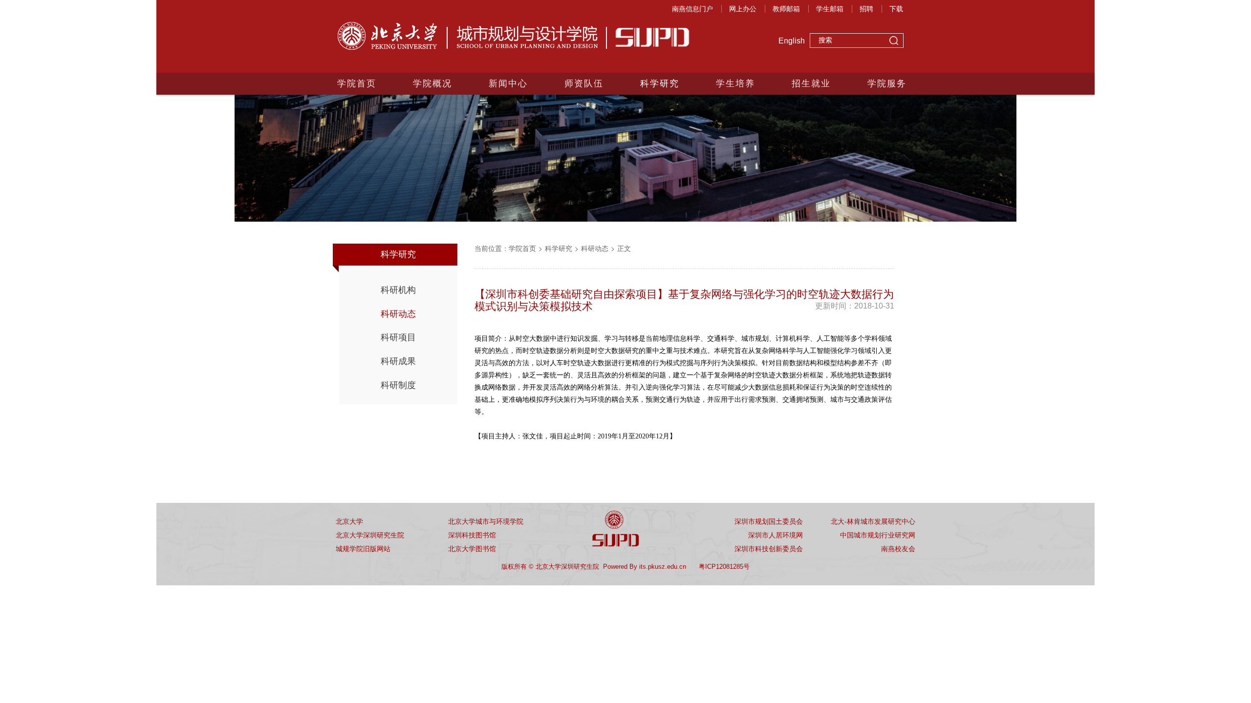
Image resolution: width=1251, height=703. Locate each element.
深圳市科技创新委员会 (768, 549)
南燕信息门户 (692, 9)
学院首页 (356, 83)
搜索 (893, 41)
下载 (896, 9)
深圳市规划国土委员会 (768, 521)
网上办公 (742, 9)
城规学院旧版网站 (363, 549)
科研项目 (398, 337)
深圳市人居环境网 (775, 535)
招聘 (866, 9)
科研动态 (398, 314)
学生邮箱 (829, 9)
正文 (624, 248)
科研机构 (398, 290)
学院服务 (886, 83)
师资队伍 (584, 83)
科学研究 (659, 83)
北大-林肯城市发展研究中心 (873, 521)
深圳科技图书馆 (472, 535)
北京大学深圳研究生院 (370, 535)
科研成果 (398, 361)
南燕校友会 (898, 549)
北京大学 (349, 521)
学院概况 (432, 83)
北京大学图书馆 (472, 549)
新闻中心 (508, 83)
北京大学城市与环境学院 (485, 521)
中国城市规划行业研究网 (877, 535)
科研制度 (398, 385)
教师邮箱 (786, 9)
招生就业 (811, 83)
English (791, 41)
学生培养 (735, 83)
